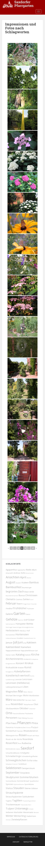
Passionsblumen (19, 713)
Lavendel (18, 679)
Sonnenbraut (23, 781)
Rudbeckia (26, 743)
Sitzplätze (25, 772)
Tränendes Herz (26, 805)
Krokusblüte (11, 667)
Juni (20, 642)
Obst (36, 704)
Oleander (32, 709)
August (10, 582)
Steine (28, 788)
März (9, 699)
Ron (16, 736)
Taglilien (17, 800)
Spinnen (10, 784)
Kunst (27, 667)
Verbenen (9, 812)
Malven (30, 692)
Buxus (22, 595)
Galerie (9, 614)
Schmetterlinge (13, 756)
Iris (34, 638)
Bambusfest (14, 587)
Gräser (31, 619)
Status (9, 788)
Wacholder (18, 812)
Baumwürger (27, 587)
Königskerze (10, 672)
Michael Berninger (14, 695)
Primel (28, 727)
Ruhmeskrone (11, 749)
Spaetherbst (34, 781)
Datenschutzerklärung (28, 837)
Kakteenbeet (13, 647)
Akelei (28, 569)
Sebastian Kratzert (12, 764)
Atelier (29, 578)
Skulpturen (12, 777)
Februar (11, 603)
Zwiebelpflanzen (19, 819)
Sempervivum (28, 768)
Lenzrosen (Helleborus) (18, 682)
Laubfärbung (10, 679)
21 (33, 548)
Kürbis (32, 676)
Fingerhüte (26, 604)
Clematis (10, 599)
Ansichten (13, 577)
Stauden (18, 788)
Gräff (26, 620)
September (13, 772)
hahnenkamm (10, 624)
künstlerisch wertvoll (18, 675)
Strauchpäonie (14, 792)
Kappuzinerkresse (13, 650)
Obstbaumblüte (12, 708)
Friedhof (9, 608)
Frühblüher (20, 608)
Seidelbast (22, 764)
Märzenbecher (19, 700)
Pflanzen (24, 722)
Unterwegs (21, 808)
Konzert (20, 663)
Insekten (20, 638)
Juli (15, 642)
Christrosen (31, 595)
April (23, 577)
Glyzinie (20, 620)
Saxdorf (27, 748)
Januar (9, 642)
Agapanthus (11, 569)
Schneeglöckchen (16, 760)
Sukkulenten (28, 796)
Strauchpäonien (14, 796)
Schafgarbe (24, 753)
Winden (36, 812)
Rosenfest (12, 743)
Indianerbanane (11, 638)
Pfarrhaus (11, 723)
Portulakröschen (20, 727)
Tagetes (9, 801)
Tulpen (10, 808)
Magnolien (12, 691)
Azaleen (25, 582)
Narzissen (28, 700)
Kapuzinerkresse (27, 650)
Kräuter (21, 667)
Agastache (21, 570)
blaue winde (29, 591)
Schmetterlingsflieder (29, 756)
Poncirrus (10, 727)
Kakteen (31, 642)
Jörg (24, 643)
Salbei (18, 749)
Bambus (34, 582)
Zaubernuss (31, 816)
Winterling (20, 815)
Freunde (33, 604)
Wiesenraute (28, 812)
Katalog (20, 654)
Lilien (25, 686)
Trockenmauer (13, 804)
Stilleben (34, 788)
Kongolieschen (10, 663)
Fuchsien (30, 608)
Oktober (24, 708)
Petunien (30, 718)
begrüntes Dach (15, 591)
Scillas (35, 760)
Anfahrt (16, 842)
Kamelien (26, 647)
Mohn (26, 695)
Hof (28, 630)
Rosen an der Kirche (14, 739)
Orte (9, 713)
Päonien (20, 731)
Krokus (29, 663)
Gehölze (11, 619)
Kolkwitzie (34, 659)
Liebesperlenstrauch (14, 687)
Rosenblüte (27, 739)
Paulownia (29, 713)
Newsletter (28, 842)
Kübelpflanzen (22, 671)
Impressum (11, 837)
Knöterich (27, 659)
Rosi (19, 743)
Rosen (23, 735)
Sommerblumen (29, 777)
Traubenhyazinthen (29, 801)
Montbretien (34, 695)
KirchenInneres (14, 659)
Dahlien (26, 599)
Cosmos (19, 599)
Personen (11, 717)
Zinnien (8, 820)
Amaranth (9, 573)
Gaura (28, 614)
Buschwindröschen (12, 596)
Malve (25, 692)
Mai (20, 691)
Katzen (28, 655)
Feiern (19, 603)
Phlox (35, 723)
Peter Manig (22, 718)
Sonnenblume (11, 781)
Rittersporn (10, 735)
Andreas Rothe (20, 573)
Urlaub (31, 809)
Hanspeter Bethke (24, 623)
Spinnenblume (19, 784)
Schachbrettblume (13, 753)
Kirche (35, 654)
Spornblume (29, 784)
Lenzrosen (27, 679)
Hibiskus (23, 631)
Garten (19, 613)
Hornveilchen (10, 635)
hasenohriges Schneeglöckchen (23, 627)
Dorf (31, 599)
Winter (10, 816)
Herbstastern (12, 630)
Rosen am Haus (33, 736)
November (17, 704)
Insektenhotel (28, 638)
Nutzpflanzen (28, 704)
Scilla (29, 760)
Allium (34, 569)
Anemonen (30, 573)
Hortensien (22, 634)
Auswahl (18, 583)
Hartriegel (9, 627)
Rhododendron (31, 730)
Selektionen (14, 768)
